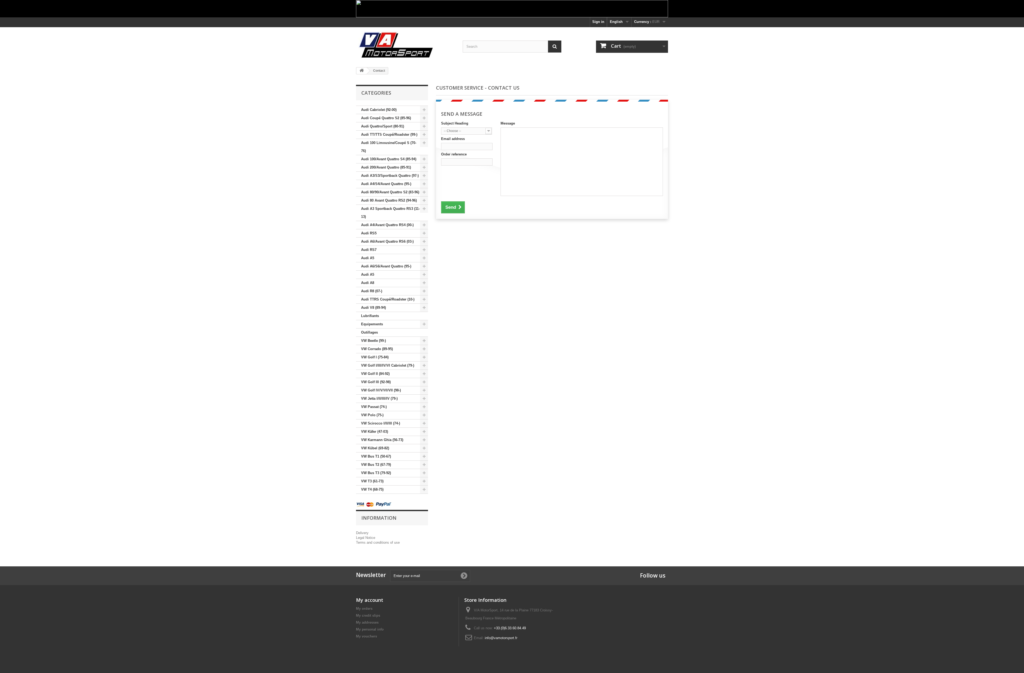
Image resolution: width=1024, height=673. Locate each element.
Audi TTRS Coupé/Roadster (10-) (387, 299)
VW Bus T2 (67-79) (376, 465)
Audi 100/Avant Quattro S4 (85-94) (388, 159)
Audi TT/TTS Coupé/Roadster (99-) (389, 135)
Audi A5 (367, 258)
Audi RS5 (369, 233)
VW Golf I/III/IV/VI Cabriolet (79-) (387, 365)
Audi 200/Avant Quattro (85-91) (386, 167)
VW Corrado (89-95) (377, 349)
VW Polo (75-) (372, 415)
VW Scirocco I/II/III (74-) (380, 423)
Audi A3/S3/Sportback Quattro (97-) (390, 176)
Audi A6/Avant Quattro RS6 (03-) (387, 241)
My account (369, 600)
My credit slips (368, 616)
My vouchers (366, 636)
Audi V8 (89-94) (373, 308)
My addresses (367, 622)
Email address (453, 139)
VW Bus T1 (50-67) (376, 456)
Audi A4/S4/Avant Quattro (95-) (386, 184)
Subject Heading (454, 123)
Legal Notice (365, 538)
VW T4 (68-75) (372, 489)
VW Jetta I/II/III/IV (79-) (379, 398)
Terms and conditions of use (378, 542)
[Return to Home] (362, 70)
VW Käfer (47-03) (374, 432)
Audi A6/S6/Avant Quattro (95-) (386, 266)
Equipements (372, 324)
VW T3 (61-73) (372, 481)
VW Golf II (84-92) (375, 374)
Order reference (454, 154)
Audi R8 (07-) (371, 291)
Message (508, 123)
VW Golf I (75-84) (375, 357)
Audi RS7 (369, 250)
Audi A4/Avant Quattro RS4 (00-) (387, 225)
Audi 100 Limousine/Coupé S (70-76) (388, 147)
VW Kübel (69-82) (375, 448)
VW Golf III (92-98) (376, 382)
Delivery (362, 533)
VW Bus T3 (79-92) (376, 473)
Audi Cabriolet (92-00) (379, 110)
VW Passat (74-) (374, 407)
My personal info (370, 629)
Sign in (598, 22)
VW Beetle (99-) (373, 341)
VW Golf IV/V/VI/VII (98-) (381, 390)
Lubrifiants (370, 316)
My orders (364, 609)
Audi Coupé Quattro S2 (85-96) (386, 118)
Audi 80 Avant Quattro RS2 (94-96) (389, 200)
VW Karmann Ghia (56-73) (382, 440)
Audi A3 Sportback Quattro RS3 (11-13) (390, 213)
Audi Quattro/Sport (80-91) (382, 126)
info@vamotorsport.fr (501, 638)
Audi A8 (367, 283)
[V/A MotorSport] (405, 45)
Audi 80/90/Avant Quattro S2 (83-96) (390, 192)
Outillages (369, 332)
